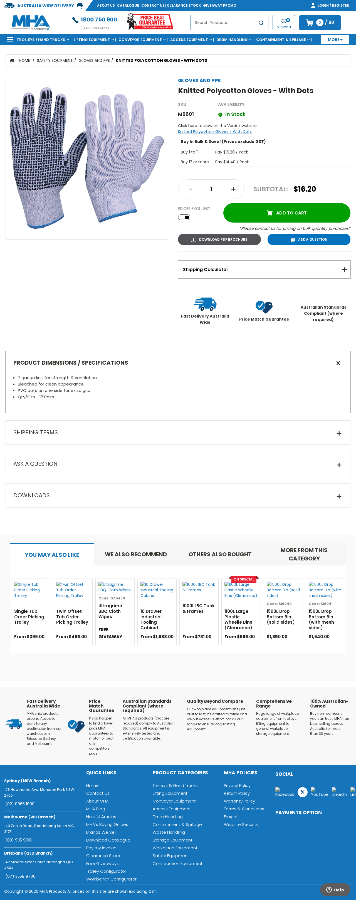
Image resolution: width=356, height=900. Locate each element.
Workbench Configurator (111, 879)
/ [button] (326, 22)
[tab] (264, 269)
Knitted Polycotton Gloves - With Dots (161, 60)
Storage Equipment (172, 840)
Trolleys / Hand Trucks (41, 39)
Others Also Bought (220, 554)
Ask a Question (312, 239)
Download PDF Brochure (222, 239)
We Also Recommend (136, 554)
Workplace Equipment (175, 848)
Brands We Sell (101, 832)
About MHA (97, 801)
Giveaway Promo (219, 5)
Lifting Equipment (92, 39)
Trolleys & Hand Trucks (175, 785)
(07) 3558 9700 (20, 876)
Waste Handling (169, 832)
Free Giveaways (102, 863)
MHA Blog (95, 809)
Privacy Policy (237, 785)
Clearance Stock (184, 5)
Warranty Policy (239, 801)
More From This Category (304, 554)
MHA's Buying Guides (107, 824)
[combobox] (229, 22)
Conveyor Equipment (140, 39)
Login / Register (333, 5)
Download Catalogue (108, 840)
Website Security (241, 824)
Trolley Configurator (106, 871)
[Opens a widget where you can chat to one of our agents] (335, 890)
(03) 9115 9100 (18, 840)
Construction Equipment (177, 863)
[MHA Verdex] (30, 22)
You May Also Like (52, 555)
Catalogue (128, 5)
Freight (231, 816)
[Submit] (261, 23)
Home (24, 60)
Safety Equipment (55, 60)
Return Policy (237, 793)
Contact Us (153, 5)
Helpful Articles (101, 816)
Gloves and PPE (94, 60)
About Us (106, 5)
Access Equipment (189, 39)
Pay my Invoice (101, 848)
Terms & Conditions (244, 809)
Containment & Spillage (281, 39)
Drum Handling (232, 39)
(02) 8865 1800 (19, 804)
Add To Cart (291, 213)
